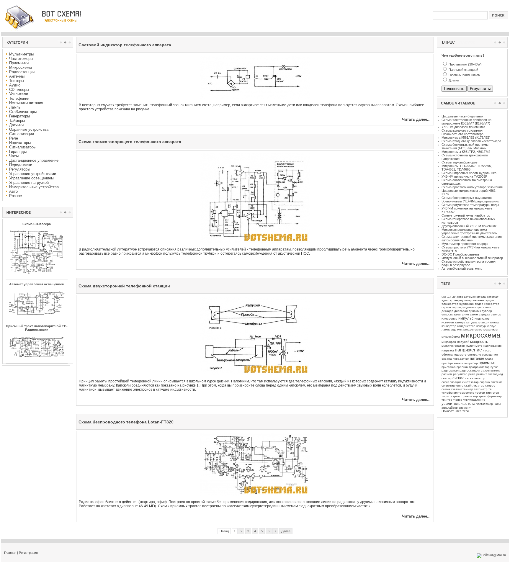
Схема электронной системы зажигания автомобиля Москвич (472, 238)
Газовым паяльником (464, 75)
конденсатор (466, 326)
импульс (466, 318)
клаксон (483, 322)
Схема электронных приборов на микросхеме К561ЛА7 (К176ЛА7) (466, 121)
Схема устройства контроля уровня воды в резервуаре (469, 263)
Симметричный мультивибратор (466, 215)
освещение (490, 354)
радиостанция (470, 370)
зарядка (484, 314)
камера (460, 322)
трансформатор (490, 396)
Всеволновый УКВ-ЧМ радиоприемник (470, 201)
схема (446, 389)
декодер (447, 310)
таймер (467, 389)
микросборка (451, 336)
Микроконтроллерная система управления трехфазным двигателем (470, 231)
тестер (480, 392)
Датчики (16, 125)
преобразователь (454, 363)
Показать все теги (455, 411)
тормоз (447, 396)
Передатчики (20, 165)
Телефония (19, 98)
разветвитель (490, 370)
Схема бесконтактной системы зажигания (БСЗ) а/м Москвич (465, 146)
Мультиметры (21, 54)
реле (471, 374)
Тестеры (16, 80)
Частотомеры (21, 58)
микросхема (480, 335)
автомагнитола (475, 296)
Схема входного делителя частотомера (471, 141)
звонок (496, 314)
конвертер (449, 326)
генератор (491, 303)
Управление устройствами (32, 173)
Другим (454, 80)
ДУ (449, 296)
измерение (449, 318)
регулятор (460, 374)
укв (465, 399)
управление (476, 399)
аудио (490, 300)
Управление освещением (31, 178)
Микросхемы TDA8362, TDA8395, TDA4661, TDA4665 (467, 167)
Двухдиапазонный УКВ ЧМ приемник (469, 226)
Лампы (15, 107)
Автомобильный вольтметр (462, 268)
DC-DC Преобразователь (461, 254)
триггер (447, 399)
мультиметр (474, 345)
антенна (479, 300)
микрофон (449, 341)
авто (460, 296)
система (497, 382)
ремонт (481, 374)
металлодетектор (470, 329)
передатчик (461, 358)
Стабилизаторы (23, 111)
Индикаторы (20, 142)
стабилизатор (474, 385)
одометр (460, 354)
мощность (479, 341)
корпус (491, 326)
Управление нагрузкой (29, 182)
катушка (472, 322)
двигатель (484, 307)
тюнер (457, 399)
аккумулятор (463, 300)
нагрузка (448, 350)
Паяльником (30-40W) (465, 64)
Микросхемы (20, 67)
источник (448, 322)
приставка (449, 367)
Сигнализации (21, 134)
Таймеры (17, 120)
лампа (446, 329)
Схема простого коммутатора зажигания (472, 187)
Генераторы (19, 116)
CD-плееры (19, 89)
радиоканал (450, 370)
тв (489, 389)
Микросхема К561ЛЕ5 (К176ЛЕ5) (466, 137)
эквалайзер (450, 407)
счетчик (456, 389)
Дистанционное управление (33, 160)
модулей (463, 341)
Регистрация (28, 552)
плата (489, 358)
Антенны (16, 76)
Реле (13, 138)
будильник (466, 303)
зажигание (461, 314)
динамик (475, 310)
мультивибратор (453, 345)
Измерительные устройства (34, 187)
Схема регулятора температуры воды (470, 205)
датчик (471, 307)
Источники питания (26, 103)
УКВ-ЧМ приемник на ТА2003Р (464, 176)
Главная (10, 552)
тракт (456, 396)
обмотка (447, 354)
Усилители (18, 94)
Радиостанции (22, 72)
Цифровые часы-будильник (462, 116)
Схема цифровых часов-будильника (469, 173)
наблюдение (492, 345)
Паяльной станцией (463, 69)
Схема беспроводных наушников (467, 197)
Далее (285, 531)
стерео (490, 385)
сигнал (458, 378)
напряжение (468, 349)
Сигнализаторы (22, 147)
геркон (446, 307)
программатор (479, 367)
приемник (487, 363)
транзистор (469, 396)
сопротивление (452, 385)
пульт (494, 367)
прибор (473, 363)
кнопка (494, 322)
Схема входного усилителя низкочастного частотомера (462, 132)
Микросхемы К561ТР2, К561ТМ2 (466, 151)
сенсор (447, 378)
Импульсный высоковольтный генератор (472, 258)
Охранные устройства (28, 129)
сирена (485, 382)
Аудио (14, 85)
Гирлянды (18, 151)
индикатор (482, 318)
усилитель (451, 403)
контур (481, 326)
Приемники (19, 63)
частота (468, 403)
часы (497, 403)
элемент (465, 407)
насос (487, 350)
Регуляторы (19, 169)
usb (444, 296)
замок (474, 314)
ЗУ (454, 296)
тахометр (481, 389)
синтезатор (470, 382)
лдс (453, 329)
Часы (14, 156)
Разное (15, 196)
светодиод (495, 374)
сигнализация (451, 382)
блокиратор (450, 303)
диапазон (461, 310)
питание (477, 358)
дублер (487, 310)
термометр (466, 392)
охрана (447, 358)
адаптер (447, 300)
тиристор (492, 392)
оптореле (474, 354)
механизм (490, 329)
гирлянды (458, 307)
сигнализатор (475, 378)
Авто (13, 191)
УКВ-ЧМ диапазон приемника (463, 127)
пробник (462, 367)
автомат (492, 296)
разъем (447, 374)
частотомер (484, 403)
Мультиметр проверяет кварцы (465, 244)
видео (479, 303)
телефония (449, 392)
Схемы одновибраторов (460, 162)
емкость (447, 314)
